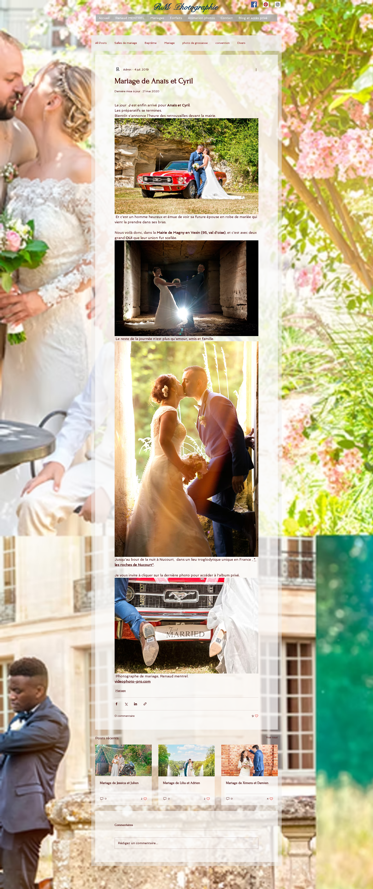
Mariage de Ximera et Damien (247, 783)
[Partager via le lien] (145, 704)
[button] (176, 18)
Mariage (169, 42)
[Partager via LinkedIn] (135, 704)
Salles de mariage (125, 42)
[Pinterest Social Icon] (266, 4)
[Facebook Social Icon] (254, 4)
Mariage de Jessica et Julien (119, 783)
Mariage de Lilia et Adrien (181, 783)
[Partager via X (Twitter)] (126, 704)
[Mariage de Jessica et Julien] (123, 760)
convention (222, 42)
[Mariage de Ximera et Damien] (249, 760)
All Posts (101, 42)
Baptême (151, 42)
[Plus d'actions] (256, 69)
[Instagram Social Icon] (278, 4)
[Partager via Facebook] (116, 704)
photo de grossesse (195, 42)
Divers (241, 42)
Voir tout (272, 737)
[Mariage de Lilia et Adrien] (186, 760)
